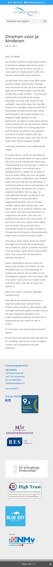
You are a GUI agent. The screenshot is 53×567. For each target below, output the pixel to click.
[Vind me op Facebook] (6, 400)
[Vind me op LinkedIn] (9, 400)
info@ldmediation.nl (15, 383)
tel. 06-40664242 (13, 380)
